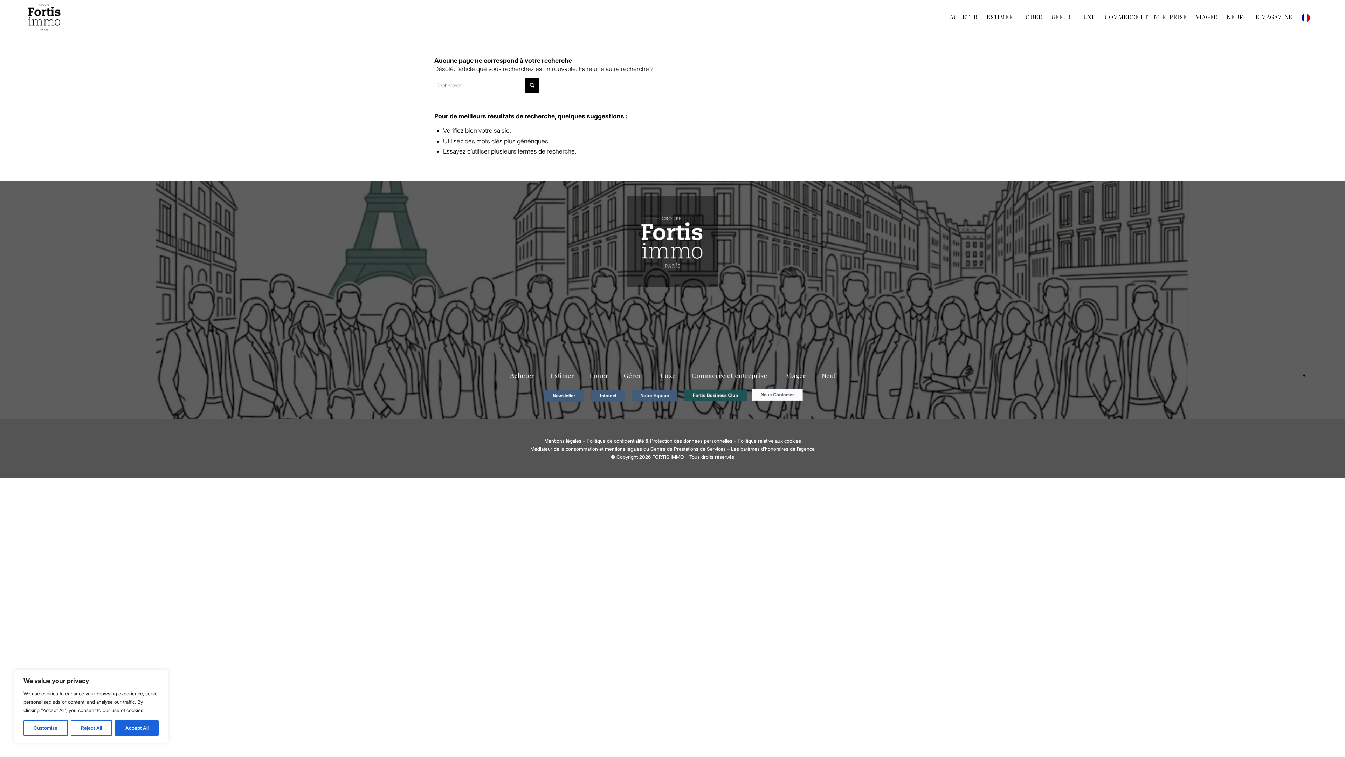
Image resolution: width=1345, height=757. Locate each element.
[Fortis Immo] (45, 17)
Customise (45, 728)
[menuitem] (963, 17)
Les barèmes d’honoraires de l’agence (773, 449)
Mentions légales (562, 441)
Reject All (91, 728)
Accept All (137, 728)
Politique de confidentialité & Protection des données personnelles (659, 441)
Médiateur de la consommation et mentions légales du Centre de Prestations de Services (628, 449)
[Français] (1307, 17)
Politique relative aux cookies (769, 441)
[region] (91, 706)
